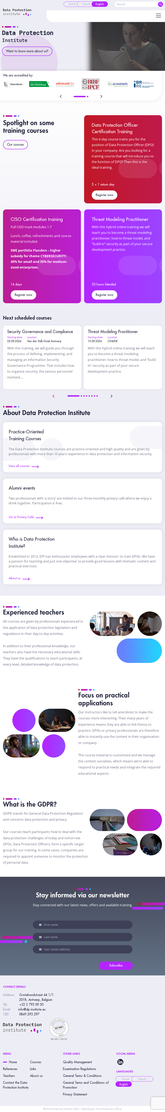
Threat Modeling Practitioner (120, 219)
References (10, 1069)
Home (13, 1062)
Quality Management (77, 1062)
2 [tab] (87, 96)
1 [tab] (80, 96)
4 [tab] (86, 396)
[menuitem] (72, 4)
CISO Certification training (37, 219)
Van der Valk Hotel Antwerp (44, 341)
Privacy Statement (75, 1094)
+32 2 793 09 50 (31, 1004)
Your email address (40, 949)
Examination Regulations (79, 1069)
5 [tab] (89, 396)
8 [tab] (97, 396)
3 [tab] (84, 396)
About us (36, 1076)
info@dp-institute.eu (32, 1009)
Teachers (9, 1076)
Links (33, 1069)
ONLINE (113, 341)
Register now (104, 195)
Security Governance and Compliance (40, 332)
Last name (40, 937)
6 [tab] (92, 396)
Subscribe (115, 965)
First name (40, 925)
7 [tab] (94, 396)
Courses (35, 1062)
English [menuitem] (124, 1084)
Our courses (15, 144)
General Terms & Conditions (82, 1076)
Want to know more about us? (27, 51)
